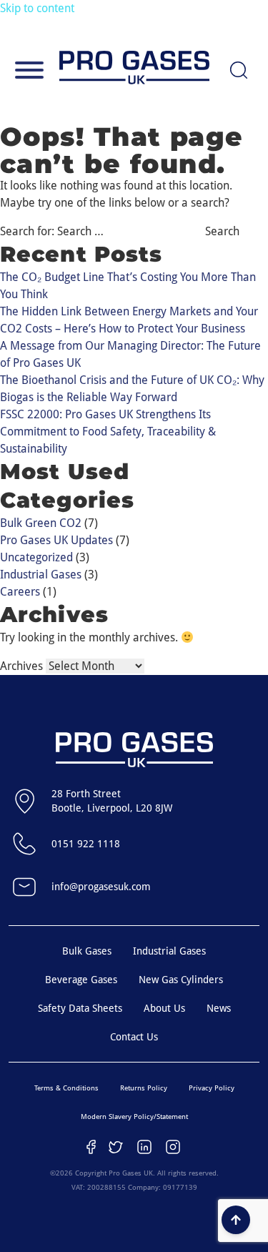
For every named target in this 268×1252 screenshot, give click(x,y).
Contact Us (134, 1036)
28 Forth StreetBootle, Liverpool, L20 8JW (111, 801)
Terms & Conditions (66, 1088)
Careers (20, 591)
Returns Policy (143, 1088)
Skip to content (37, 8)
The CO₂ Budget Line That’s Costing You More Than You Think (128, 285)
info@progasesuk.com (101, 886)
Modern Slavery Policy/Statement (134, 1116)
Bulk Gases (86, 951)
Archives (21, 666)
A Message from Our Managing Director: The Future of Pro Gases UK (130, 354)
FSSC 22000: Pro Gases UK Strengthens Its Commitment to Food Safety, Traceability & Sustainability (108, 431)
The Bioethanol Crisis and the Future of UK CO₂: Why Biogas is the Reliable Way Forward (132, 388)
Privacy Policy (211, 1088)
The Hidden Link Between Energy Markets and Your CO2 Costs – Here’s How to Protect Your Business (129, 320)
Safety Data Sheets (80, 1008)
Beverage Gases (81, 979)
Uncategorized (36, 557)
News (219, 1008)
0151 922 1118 (85, 843)
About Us (164, 1008)
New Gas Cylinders (181, 979)
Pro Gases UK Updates (56, 540)
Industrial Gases (40, 574)
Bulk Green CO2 (40, 523)
